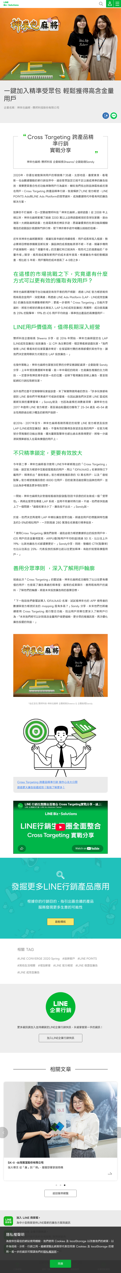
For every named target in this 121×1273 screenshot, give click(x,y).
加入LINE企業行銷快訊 (60, 1038)
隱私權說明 (50, 1252)
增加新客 (45, 965)
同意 (60, 1264)
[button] (56, 1185)
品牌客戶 (69, 958)
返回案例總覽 (60, 1193)
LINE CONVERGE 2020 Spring (39, 958)
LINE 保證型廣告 (87, 965)
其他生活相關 (27, 965)
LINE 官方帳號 (64, 965)
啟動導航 (60, 922)
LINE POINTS (88, 958)
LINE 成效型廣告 (29, 972)
